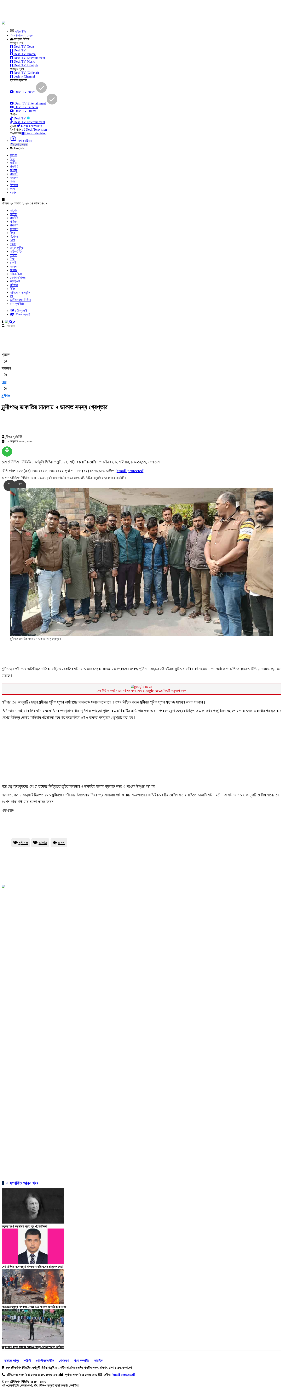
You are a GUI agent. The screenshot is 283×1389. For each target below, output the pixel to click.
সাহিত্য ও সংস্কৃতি (20, 292)
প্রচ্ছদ (6, 354)
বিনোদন (14, 185)
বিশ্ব (12, 181)
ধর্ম (11, 296)
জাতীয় (13, 162)
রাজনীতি (14, 166)
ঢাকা (4, 382)
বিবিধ (12, 288)
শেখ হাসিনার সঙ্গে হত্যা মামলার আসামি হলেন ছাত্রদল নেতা (32, 1266)
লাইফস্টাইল (16, 251)
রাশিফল (14, 285)
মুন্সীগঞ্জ (6, 396)
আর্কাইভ (98, 1360)
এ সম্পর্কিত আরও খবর (22, 1183)
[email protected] (130, 470)
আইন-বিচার (16, 274)
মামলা (61, 842)
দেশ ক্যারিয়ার (17, 303)
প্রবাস (13, 192)
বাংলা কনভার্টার (81, 1360)
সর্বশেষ (13, 155)
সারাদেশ (14, 177)
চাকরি (13, 262)
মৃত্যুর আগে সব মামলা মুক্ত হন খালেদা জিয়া (24, 1226)
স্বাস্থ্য (13, 266)
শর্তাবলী (28, 1360)
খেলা (12, 189)
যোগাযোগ (64, 1360)
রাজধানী (14, 174)
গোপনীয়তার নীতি (45, 1360)
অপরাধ (13, 270)
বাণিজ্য (13, 170)
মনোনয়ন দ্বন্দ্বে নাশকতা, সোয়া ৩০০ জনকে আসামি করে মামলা (34, 1307)
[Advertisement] (102, 11)
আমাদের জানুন (11, 1360)
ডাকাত (43, 842)
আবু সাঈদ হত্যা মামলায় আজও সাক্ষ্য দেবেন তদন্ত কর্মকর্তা (33, 1347)
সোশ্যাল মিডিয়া (18, 277)
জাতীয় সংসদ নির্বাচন (20, 300)
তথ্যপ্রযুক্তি (17, 247)
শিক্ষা (12, 259)
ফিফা (12, 159)
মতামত (13, 255)
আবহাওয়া (15, 281)
